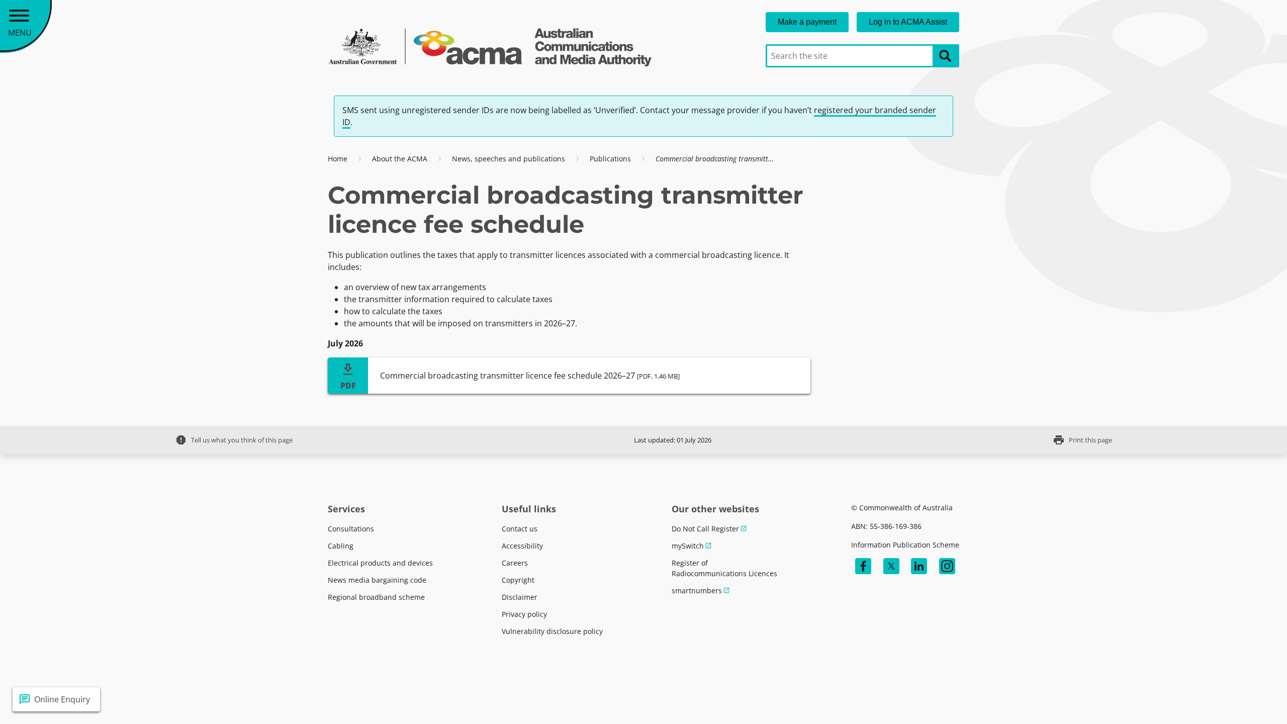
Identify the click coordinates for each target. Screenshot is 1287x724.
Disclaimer (519, 597)
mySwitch (688, 546)
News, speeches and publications (508, 158)
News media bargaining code (377, 580)
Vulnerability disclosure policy (552, 631)
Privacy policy (524, 614)
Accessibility (522, 546)
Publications (610, 158)
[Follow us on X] (891, 566)
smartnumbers (697, 590)
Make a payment (807, 22)
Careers (515, 563)
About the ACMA (399, 158)
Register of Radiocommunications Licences (724, 568)
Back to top (1243, 699)
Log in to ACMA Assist (908, 22)
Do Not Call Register (705, 528)
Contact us (519, 528)
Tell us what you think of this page (234, 440)
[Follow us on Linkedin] (919, 566)
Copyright (518, 580)
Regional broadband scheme (376, 597)
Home (337, 158)
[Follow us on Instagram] (947, 566)
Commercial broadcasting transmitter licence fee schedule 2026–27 (530, 375)
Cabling (340, 546)
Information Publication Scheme (905, 545)
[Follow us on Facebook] (863, 566)
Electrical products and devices (380, 563)
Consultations (351, 528)
